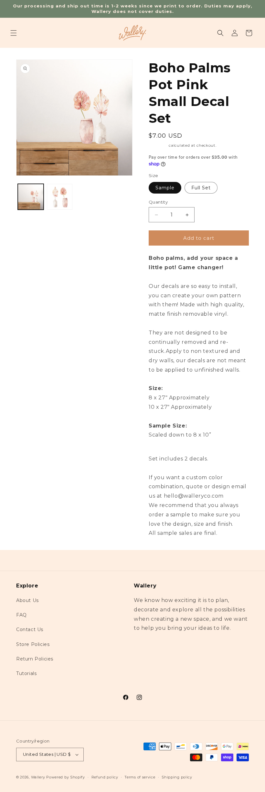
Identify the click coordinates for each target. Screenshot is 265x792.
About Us (27, 600)
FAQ (21, 615)
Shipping (158, 145)
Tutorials (26, 673)
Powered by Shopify (65, 777)
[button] (13, 33)
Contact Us (29, 629)
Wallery (38, 777)
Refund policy (104, 777)
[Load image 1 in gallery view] (31, 197)
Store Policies (32, 644)
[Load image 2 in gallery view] (60, 197)
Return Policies (34, 659)
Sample (165, 188)
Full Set (201, 188)
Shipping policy (177, 777)
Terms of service (139, 777)
